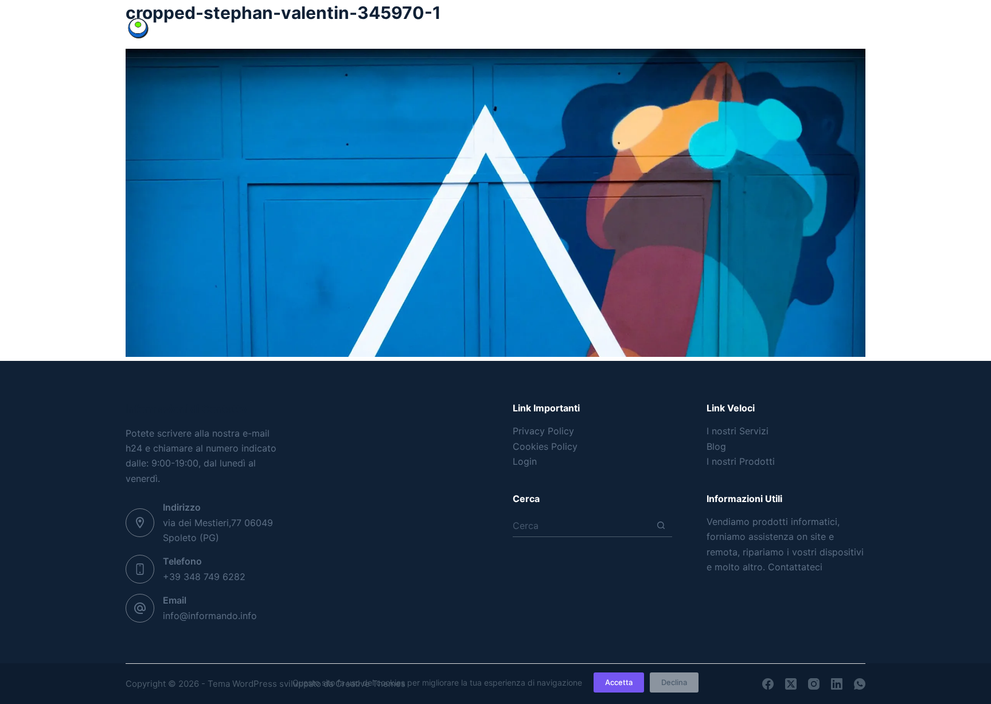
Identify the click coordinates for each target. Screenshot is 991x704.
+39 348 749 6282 (204, 576)
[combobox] (581, 525)
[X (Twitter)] (282, 29)
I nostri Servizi (737, 431)
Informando (201, 28)
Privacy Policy (543, 431)
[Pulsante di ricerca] (661, 525)
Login (525, 461)
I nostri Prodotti (741, 461)
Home (497, 28)
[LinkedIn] (330, 29)
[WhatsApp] (355, 29)
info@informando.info (210, 615)
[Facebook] (258, 29)
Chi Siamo (652, 28)
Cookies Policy (545, 446)
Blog (570, 28)
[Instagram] (306, 29)
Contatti (833, 28)
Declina (674, 682)
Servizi (738, 28)
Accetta (619, 682)
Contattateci (795, 567)
